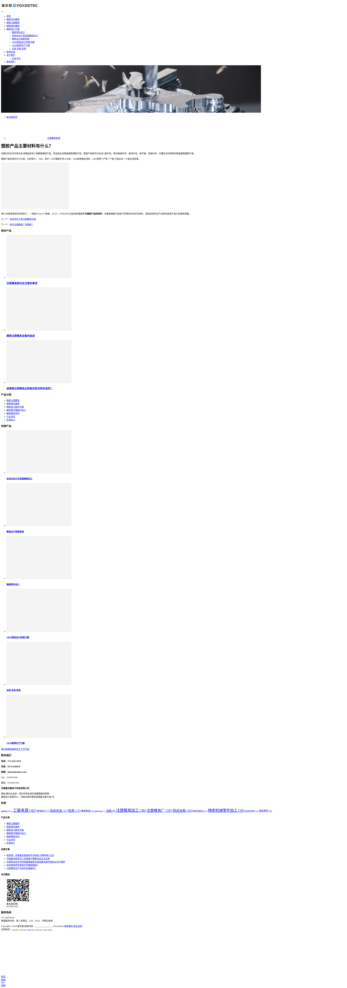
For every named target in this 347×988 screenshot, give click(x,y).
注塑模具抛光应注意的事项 (22, 283)
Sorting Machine (47, 929)
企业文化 (16, 58)
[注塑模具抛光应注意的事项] (39, 277)
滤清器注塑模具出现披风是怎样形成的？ (30, 388)
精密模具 (68, 926)
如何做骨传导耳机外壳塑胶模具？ (23, 865)
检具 (74, 810)
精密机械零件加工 (226, 810)
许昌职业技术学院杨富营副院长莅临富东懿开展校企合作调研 (36, 862)
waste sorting (22, 929)
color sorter (15, 929)
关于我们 (11, 55)
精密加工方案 (13, 29)
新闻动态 (11, 52)
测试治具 (182, 810)
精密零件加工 (18, 32)
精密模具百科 (13, 413)
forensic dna (30, 929)
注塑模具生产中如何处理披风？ (22, 868)
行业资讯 (11, 417)
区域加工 (11, 420)
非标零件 (265, 811)
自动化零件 (251, 811)
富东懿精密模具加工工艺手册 (15, 749)
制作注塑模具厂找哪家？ (22, 224)
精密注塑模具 (13, 23)
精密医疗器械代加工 (16, 410)
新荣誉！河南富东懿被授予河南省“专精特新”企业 (30, 855)
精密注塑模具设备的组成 (21, 335)
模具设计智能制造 (20, 39)
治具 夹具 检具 (19, 49)
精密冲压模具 (13, 19)
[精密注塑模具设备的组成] (39, 330)
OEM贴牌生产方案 (21, 45)
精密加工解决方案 (15, 407)
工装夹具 (24, 810)
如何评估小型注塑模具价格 (23, 219)
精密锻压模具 (13, 26)
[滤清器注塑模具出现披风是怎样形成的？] (39, 382)
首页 (9, 16)
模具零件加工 (100, 811)
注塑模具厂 (159, 810)
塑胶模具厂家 (6, 811)
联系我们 (11, 62)
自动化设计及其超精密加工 (25, 36)
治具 (110, 810)
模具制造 (87, 811)
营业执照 (77, 926)
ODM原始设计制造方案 (23, 42)
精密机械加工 (200, 811)
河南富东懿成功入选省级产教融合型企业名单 (28, 858)
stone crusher (38, 929)
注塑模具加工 (131, 810)
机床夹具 (59, 810)
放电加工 (43, 811)
